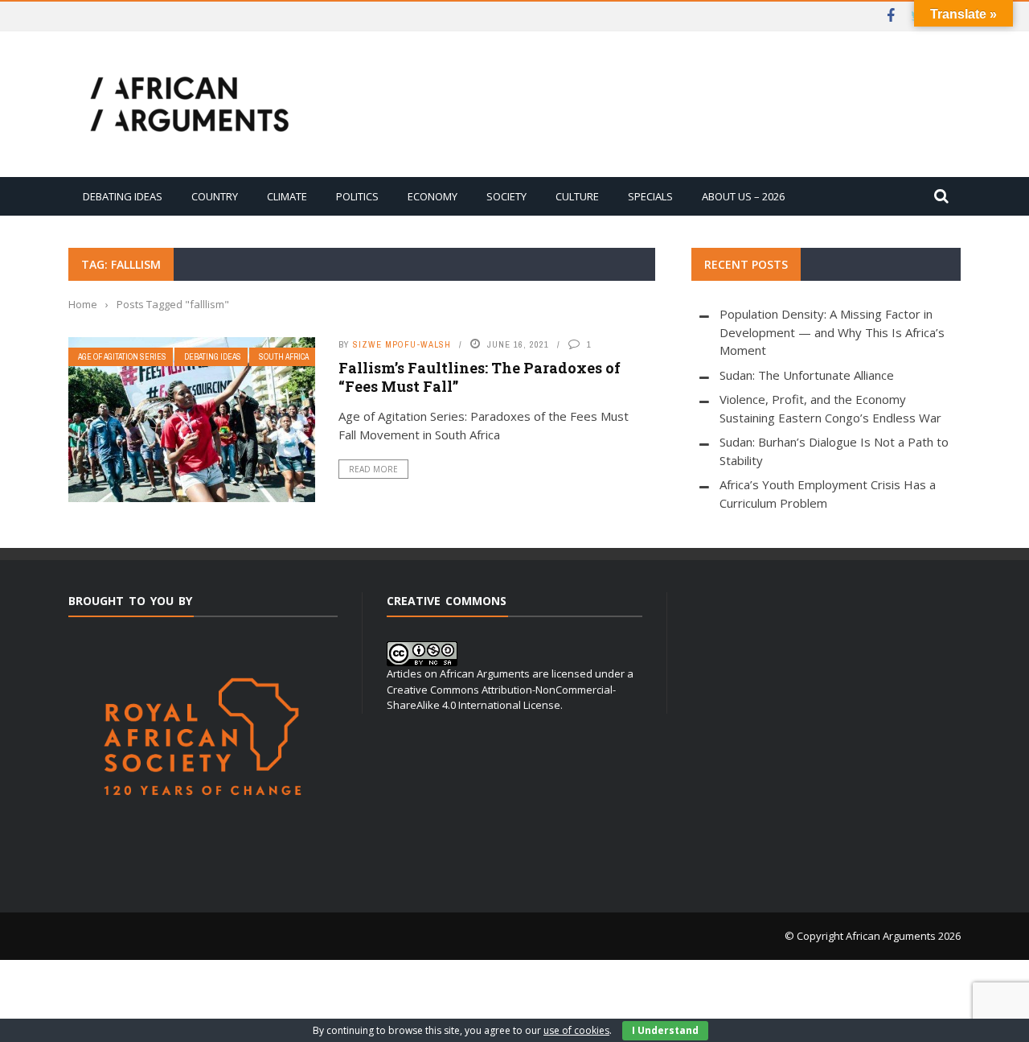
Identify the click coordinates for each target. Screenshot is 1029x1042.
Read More (373, 469)
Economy (432, 196)
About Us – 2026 (743, 196)
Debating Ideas (122, 196)
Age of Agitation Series (122, 357)
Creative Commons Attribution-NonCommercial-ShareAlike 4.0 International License (501, 697)
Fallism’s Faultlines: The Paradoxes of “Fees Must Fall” (479, 377)
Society (506, 196)
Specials (650, 196)
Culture (577, 196)
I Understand (665, 1030)
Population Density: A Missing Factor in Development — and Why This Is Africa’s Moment (832, 332)
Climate (287, 196)
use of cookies (576, 1030)
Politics (357, 196)
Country (214, 196)
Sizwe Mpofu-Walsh (402, 344)
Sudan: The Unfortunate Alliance (806, 375)
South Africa (284, 357)
